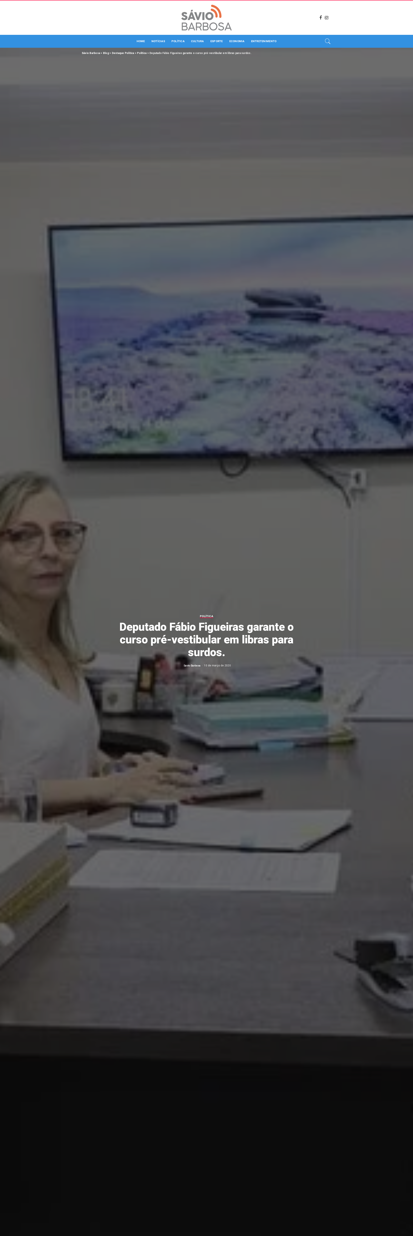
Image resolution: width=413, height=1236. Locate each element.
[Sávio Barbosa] (206, 18)
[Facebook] (321, 17)
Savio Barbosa (192, 665)
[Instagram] (327, 17)
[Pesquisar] (327, 41)
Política (206, 616)
